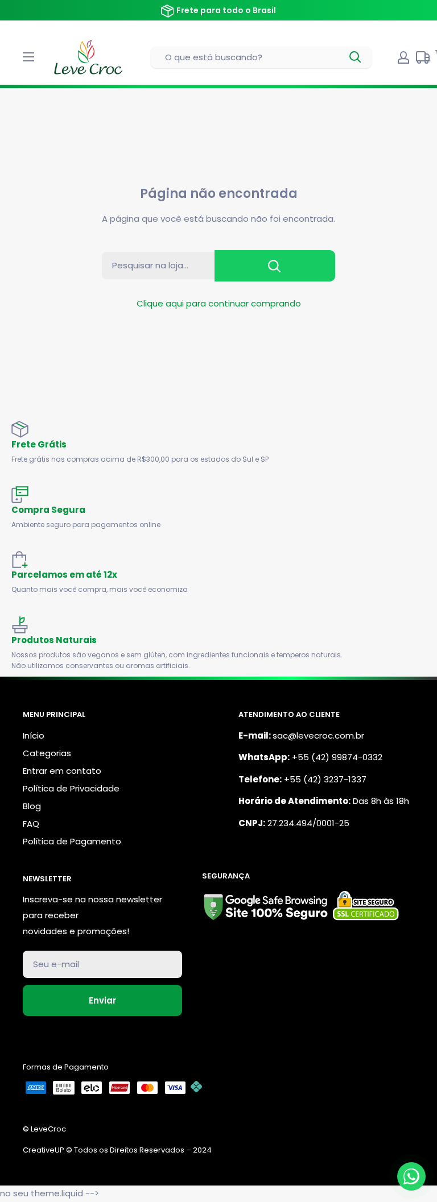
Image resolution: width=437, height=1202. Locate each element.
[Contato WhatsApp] (411, 1176)
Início (33, 735)
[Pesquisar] (356, 57)
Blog (32, 806)
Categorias (47, 753)
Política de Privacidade (71, 788)
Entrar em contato (62, 771)
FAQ (31, 824)
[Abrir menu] (28, 56)
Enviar (102, 1000)
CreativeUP (43, 1150)
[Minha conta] (403, 57)
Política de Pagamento (72, 841)
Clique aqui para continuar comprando (219, 303)
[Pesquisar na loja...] (275, 265)
